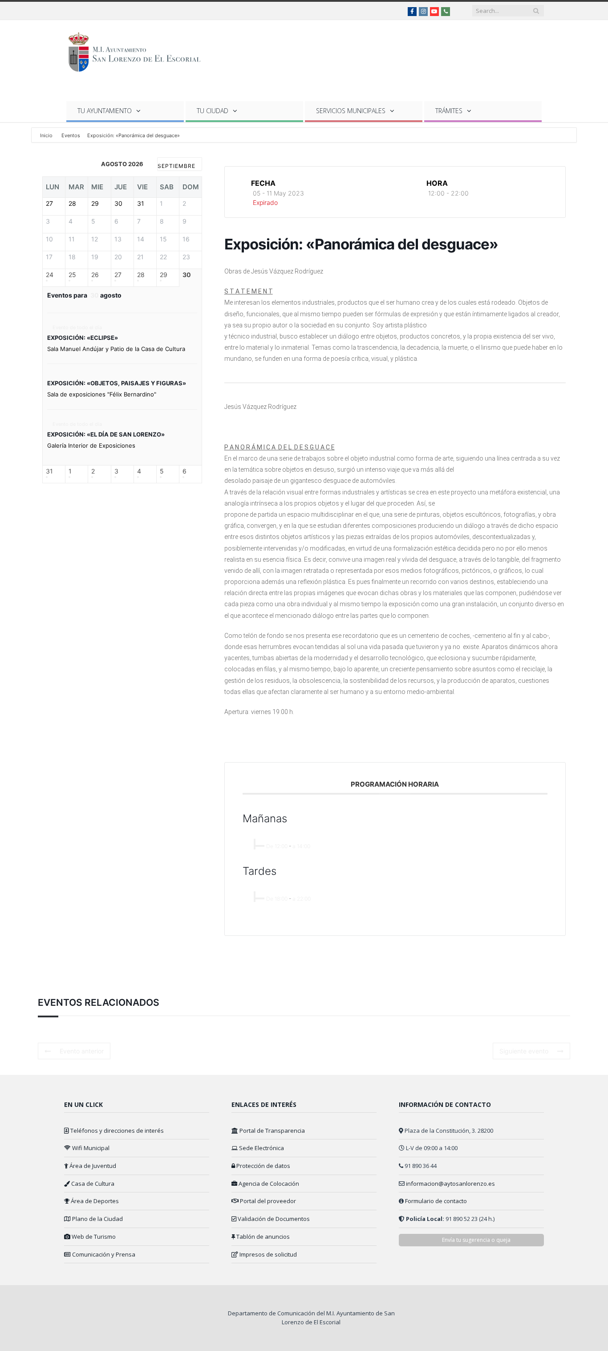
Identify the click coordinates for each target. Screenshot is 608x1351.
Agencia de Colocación (268, 1184)
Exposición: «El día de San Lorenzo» (106, 434)
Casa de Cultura (92, 1184)
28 (141, 274)
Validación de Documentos (273, 1219)
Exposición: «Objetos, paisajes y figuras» (116, 383)
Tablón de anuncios (262, 1237)
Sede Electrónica (261, 1148)
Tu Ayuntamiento (104, 110)
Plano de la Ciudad (97, 1219)
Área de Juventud (92, 1166)
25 (72, 274)
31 (49, 470)
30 (186, 274)
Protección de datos (262, 1166)
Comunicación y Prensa (103, 1254)
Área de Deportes (94, 1201)
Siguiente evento (523, 1051)
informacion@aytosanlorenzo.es (450, 1184)
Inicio (47, 135)
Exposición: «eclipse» (82, 337)
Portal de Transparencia (271, 1131)
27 (118, 274)
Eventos (70, 135)
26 (95, 274)
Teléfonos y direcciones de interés (116, 1131)
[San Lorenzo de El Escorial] (138, 50)
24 (49, 274)
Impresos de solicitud (267, 1254)
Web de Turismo (93, 1237)
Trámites (448, 110)
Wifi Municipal (90, 1148)
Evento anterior (82, 1051)
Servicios (350, 110)
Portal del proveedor (267, 1201)
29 (163, 274)
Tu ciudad (212, 110)
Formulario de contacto (436, 1201)
